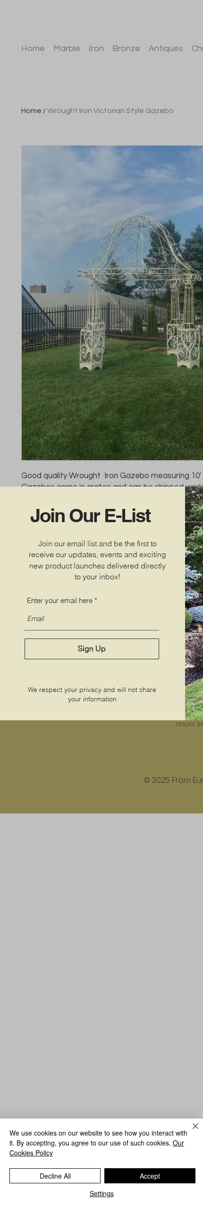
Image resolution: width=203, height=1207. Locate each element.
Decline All (55, 1176)
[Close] (189, 1131)
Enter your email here (60, 600)
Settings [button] (102, 1193)
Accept (150, 1176)
